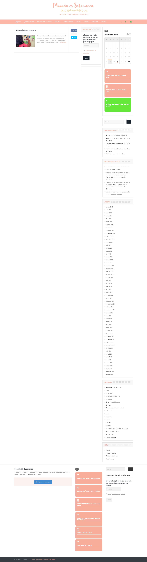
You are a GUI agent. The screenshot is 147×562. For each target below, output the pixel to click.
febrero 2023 (109, 330)
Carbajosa (109, 399)
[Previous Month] (128, 34)
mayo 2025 (109, 251)
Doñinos (108, 405)
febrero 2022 (109, 366)
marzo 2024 (109, 292)
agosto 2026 (109, 207)
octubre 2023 (109, 307)
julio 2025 (108, 245)
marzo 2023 (109, 327)
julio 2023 (108, 316)
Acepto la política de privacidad (116, 494)
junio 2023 (109, 319)
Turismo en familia (111, 437)
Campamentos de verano (113, 396)
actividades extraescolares (113, 387)
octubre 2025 (109, 236)
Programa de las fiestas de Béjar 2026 (116, 135)
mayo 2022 (109, 357)
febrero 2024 (109, 295)
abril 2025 (108, 254)
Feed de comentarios (112, 456)
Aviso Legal (35, 559)
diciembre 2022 (110, 336)
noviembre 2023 (110, 304)
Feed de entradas (111, 453)
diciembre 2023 (110, 301)
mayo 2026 (109, 216)
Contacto (103, 22)
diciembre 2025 (110, 230)
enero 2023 (109, 333)
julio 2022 (108, 351)
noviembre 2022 (110, 339)
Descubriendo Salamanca (44, 22)
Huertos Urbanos (125, 167)
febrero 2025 (109, 260)
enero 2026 (109, 227)
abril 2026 (108, 219)
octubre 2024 (109, 271)
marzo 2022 (109, 363)
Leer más (62, 43)
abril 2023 (108, 325)
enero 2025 (109, 263)
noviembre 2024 (110, 269)
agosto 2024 (109, 277)
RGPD (53, 559)
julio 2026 (108, 210)
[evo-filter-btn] (106, 31)
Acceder (108, 450)
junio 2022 (109, 354)
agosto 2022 (109, 348)
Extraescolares (68, 22)
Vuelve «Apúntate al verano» (26, 30)
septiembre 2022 (110, 345)
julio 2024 (108, 280)
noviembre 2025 (110, 233)
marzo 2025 (109, 257)
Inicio (19, 22)
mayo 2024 (109, 286)
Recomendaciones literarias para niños (117, 428)
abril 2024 (108, 289)
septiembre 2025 (110, 239)
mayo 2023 (109, 322)
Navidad (108, 420)
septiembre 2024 (110, 274)
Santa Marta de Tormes (112, 431)
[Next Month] (130, 34)
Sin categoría (109, 434)
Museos (78, 22)
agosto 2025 (109, 242)
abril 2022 (108, 360)
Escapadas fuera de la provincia (115, 408)
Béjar (107, 390)
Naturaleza (109, 417)
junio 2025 (109, 248)
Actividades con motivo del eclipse (115, 154)
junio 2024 (109, 283)
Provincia (57, 22)
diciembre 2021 (110, 372)
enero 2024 (109, 298)
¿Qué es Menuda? (29, 22)
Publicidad (95, 22)
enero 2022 (109, 369)
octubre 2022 (109, 342)
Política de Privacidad (45, 559)
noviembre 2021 (110, 375)
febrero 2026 (109, 224)
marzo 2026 (109, 222)
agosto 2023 (109, 313)
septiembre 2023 (110, 310)
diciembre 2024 (110, 266)
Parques (86, 22)
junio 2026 (109, 213)
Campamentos (110, 393)
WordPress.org (110, 459)
